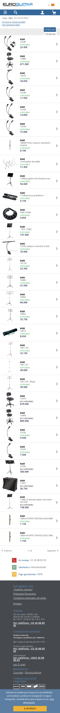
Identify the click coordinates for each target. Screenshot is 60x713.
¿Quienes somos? (22, 589)
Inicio (4, 18)
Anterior (8, 550)
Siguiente (51, 550)
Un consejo (23, 560)
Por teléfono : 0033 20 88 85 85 (28, 659)
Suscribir (18, 672)
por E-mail (19, 664)
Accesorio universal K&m (14, 22)
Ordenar (50, 29)
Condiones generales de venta (29, 598)
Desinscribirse (33, 672)
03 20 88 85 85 (38, 560)
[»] (55, 5)
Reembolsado (38, 567)
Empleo (17, 603)
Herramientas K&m (11, 24)
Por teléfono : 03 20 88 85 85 (29, 624)
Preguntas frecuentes (24, 593)
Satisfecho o (24, 567)
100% (39, 574)
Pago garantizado (27, 574)
